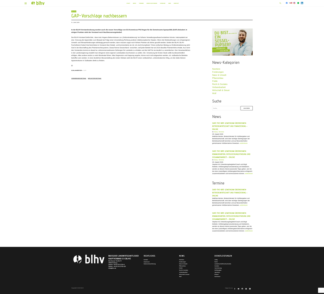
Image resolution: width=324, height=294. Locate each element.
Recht (216, 262)
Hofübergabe (217, 270)
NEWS (134, 3)
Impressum (147, 262)
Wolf (214, 93)
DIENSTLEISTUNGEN (152, 3)
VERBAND (162, 3)
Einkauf (216, 274)
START (128, 3)
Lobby (216, 260)
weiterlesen (244, 143)
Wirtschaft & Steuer (221, 90)
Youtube (291, 3)
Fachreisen (217, 276)
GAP (85, 70)
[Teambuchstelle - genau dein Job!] (232, 55)
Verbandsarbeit (219, 87)
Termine (221, 132)
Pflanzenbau (217, 78)
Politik (74, 11)
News (216, 132)
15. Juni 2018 (75, 22)
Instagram (294, 3)
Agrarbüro (217, 272)
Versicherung (218, 268)
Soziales (216, 266)
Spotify (298, 3)
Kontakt (146, 260)
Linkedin (302, 3)
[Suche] (280, 3)
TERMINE (141, 3)
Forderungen (218, 72)
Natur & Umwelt (219, 75)
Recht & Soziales (219, 84)
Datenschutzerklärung (150, 264)
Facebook (287, 3)
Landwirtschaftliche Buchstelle (222, 264)
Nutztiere (216, 69)
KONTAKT (176, 3)
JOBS (169, 3)
